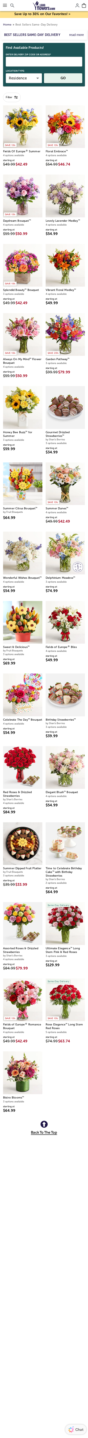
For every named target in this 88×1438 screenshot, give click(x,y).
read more (76, 35)
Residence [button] (18, 78)
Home (7, 24)
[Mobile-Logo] (44, 5)
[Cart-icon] (84, 5)
